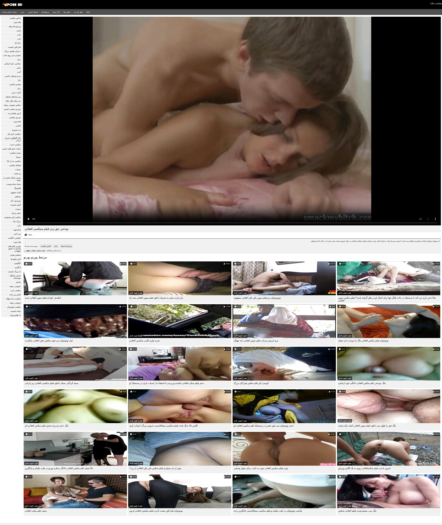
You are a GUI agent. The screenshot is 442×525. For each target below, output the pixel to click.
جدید (22, 12)
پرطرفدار (45, 12)
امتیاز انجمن (33, 12)
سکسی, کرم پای (14, 134)
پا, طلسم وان (15, 315)
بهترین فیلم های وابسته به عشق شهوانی (14, 248)
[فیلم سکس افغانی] (12, 6)
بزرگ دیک (17, 221)
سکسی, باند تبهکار (13, 299)
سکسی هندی (15, 255)
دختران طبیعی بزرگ (12, 51)
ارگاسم (18, 267)
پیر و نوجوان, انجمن (13, 76)
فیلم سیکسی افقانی (38, 250)
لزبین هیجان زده (14, 113)
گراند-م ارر (16, 93)
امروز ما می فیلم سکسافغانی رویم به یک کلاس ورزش (364, 468)
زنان (19, 59)
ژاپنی (18, 30)
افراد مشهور (16, 192)
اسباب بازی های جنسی (11, 149)
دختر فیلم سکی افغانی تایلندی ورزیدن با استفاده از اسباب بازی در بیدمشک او (166, 383)
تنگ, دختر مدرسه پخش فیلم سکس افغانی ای (46, 425)
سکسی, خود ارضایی (12, 64)
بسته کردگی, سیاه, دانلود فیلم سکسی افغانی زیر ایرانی (52, 383)
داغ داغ (18, 43)
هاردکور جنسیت (14, 47)
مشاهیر (18, 197)
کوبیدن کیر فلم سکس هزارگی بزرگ (251, 383)
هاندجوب (17, 22)
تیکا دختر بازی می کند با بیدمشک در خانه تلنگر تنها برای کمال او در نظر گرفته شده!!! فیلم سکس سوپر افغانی (387, 299)
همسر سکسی (15, 84)
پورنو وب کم (16, 201)
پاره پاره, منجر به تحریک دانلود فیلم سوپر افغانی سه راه (156, 297)
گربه (19, 72)
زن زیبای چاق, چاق (13, 101)
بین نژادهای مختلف (13, 97)
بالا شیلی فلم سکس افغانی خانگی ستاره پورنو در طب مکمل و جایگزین (59, 468)
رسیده (18, 209)
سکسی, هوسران (14, 307)
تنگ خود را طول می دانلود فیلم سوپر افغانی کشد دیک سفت (367, 425)
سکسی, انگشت (14, 238)
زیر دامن (17, 234)
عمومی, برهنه (15, 286)
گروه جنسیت (15, 205)
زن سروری (16, 130)
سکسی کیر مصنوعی (12, 217)
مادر (19, 35)
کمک (88, 12)
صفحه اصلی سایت (9, 12)
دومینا (18, 157)
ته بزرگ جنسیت (14, 271)
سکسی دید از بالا (14, 161)
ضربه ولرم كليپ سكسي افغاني (144, 340)
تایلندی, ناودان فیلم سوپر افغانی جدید (43, 297)
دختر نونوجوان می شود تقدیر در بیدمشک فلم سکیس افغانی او (264, 425)
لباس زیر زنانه (15, 294)
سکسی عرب (15, 290)
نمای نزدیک (16, 213)
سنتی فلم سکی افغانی (36, 510)
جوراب (18, 169)
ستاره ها (67, 12)
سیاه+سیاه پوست (13, 184)
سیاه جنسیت (15, 311)
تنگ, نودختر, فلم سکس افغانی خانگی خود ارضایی (362, 383)
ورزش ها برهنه (15, 26)
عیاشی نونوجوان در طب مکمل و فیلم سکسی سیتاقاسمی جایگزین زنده (268, 510)
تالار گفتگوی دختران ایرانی (13, 139)
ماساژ (18, 282)
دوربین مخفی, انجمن (12, 109)
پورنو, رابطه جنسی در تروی (12, 179)
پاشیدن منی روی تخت (12, 55)
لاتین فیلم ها (16, 259)
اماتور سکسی (15, 18)
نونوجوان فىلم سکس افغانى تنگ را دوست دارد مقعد (363, 340)
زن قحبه (17, 174)
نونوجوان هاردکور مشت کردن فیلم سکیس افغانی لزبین (156, 510)
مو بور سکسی (15, 117)
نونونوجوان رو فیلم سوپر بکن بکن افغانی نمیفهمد (257, 297)
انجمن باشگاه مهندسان (15, 277)
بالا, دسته (56, 12)
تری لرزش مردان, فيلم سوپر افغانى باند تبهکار (256, 340)
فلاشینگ (17, 188)
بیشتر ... (27, 250)
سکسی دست (15, 145)
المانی (18, 126)
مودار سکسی (15, 153)
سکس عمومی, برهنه (12, 105)
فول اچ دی (78, 12)
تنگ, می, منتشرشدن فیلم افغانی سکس (357, 510)
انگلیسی (17, 263)
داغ (19, 80)
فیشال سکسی (15, 165)
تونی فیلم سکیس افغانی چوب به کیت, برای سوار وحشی (261, 468)
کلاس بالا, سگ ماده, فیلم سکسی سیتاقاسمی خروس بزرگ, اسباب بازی (163, 425)
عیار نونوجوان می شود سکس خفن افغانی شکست (49, 340)
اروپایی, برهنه (15, 303)
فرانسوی (17, 230)
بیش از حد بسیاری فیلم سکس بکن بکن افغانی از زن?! (155, 468)
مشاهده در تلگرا (436, 3)
